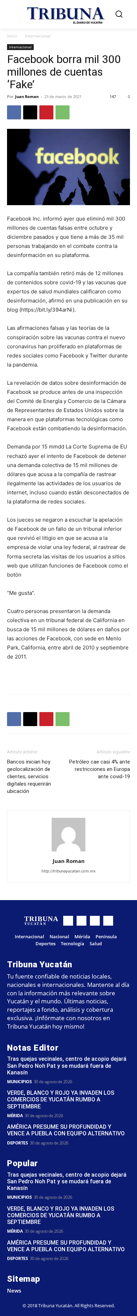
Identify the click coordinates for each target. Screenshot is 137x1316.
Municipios (19, 1082)
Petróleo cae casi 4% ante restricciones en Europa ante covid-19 (99, 769)
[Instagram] (81, 921)
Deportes (17, 1143)
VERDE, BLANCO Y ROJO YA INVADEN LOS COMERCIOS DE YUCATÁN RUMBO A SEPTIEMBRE (60, 1099)
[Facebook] (14, 112)
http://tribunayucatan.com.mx (68, 871)
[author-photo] (68, 851)
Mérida (14, 1116)
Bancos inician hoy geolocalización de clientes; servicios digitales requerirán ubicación (29, 776)
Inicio (12, 36)
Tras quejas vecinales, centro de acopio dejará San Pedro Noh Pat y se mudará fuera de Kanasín (66, 1065)
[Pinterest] (46, 112)
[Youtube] (108, 921)
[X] (30, 112)
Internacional (38, 36)
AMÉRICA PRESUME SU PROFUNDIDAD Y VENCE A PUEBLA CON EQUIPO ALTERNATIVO (66, 1130)
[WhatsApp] (63, 112)
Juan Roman (27, 96)
